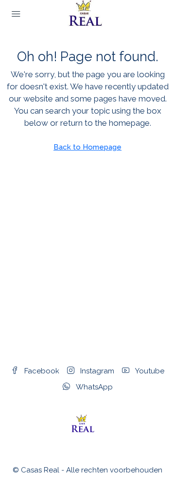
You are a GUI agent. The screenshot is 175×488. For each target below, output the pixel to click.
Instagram (96, 371)
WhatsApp (93, 387)
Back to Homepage (87, 147)
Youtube (148, 371)
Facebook (40, 371)
